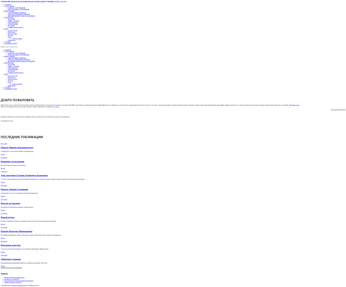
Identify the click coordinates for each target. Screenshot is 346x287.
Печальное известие (11, 245)
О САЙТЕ (7, 42)
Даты (9, 37)
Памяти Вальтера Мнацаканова (16, 231)
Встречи (10, 35)
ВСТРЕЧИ (11, 25)
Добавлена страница (11, 259)
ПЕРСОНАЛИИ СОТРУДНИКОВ (18, 9)
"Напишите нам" (294, 105)
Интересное (11, 32)
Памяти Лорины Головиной (14, 189)
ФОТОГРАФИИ (13, 24)
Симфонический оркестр (15, 27)
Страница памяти (17, 38)
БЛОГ (6, 29)
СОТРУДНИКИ (9, 6)
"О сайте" (56, 106)
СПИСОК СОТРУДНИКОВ (16, 8)
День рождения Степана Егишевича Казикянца (24, 175)
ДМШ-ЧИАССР (13, 22)
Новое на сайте (12, 34)
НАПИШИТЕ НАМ (10, 43)
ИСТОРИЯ (11, 19)
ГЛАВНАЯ (7, 4)
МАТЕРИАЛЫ (9, 17)
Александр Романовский (18, 285)
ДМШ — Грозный (13, 21)
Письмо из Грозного (10, 203)
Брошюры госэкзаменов (12, 161)
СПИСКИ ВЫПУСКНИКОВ (17, 12)
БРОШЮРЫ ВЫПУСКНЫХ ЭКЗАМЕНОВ (21, 16)
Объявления (11, 40)
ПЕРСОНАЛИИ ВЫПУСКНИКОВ (19, 14)
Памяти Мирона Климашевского (17, 147)
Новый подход (8, 217)
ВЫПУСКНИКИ (9, 11)
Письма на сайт (12, 30)
